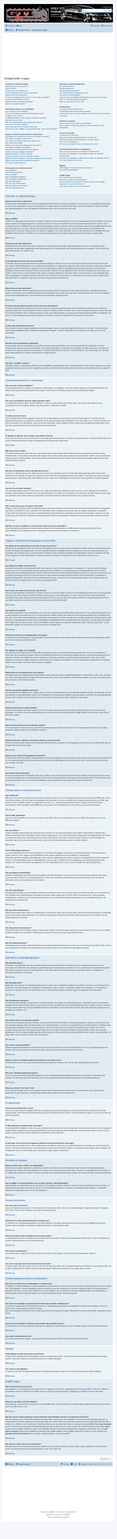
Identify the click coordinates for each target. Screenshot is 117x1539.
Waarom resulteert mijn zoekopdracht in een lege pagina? (79, 139)
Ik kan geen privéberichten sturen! (71, 109)
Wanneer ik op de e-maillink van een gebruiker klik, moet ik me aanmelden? (31, 129)
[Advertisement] (58, 55)
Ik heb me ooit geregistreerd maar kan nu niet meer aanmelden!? (27, 97)
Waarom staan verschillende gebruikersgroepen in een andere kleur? (83, 97)
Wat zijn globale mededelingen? (16, 179)
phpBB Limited (91, 1389)
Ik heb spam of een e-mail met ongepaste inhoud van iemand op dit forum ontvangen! (84, 114)
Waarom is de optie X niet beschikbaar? (73, 180)
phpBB (51, 1512)
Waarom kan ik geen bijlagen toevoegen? (19, 152)
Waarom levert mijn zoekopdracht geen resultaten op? (78, 137)
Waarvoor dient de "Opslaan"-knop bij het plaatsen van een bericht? (28, 158)
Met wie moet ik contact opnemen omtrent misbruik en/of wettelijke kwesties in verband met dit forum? (82, 183)
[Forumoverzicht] (28, 13)
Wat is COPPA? (10, 88)
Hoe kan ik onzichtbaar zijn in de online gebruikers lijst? (24, 113)
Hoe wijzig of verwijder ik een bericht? (18, 138)
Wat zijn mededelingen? (13, 181)
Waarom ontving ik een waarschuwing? (19, 154)
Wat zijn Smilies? (11, 174)
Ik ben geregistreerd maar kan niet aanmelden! (21, 93)
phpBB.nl (67, 1514)
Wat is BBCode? (11, 170)
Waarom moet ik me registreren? (16, 86)
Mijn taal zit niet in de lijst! (14, 120)
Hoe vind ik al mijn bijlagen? (68, 170)
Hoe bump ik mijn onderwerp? (15, 163)
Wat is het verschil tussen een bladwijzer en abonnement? (79, 151)
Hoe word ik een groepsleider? (70, 95)
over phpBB (82, 1391)
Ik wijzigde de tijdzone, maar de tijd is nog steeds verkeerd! (25, 118)
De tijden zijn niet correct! (14, 116)
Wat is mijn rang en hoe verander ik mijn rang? (21, 127)
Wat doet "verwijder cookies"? (15, 104)
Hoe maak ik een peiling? (14, 143)
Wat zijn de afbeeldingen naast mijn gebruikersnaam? (23, 122)
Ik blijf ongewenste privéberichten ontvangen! (75, 111)
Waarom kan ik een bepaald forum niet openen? (21, 149)
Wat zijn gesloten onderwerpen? (16, 185)
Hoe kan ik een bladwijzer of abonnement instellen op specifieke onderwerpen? (81, 155)
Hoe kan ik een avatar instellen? (16, 124)
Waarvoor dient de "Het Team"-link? (71, 102)
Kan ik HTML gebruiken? (14, 172)
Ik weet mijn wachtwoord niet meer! (17, 99)
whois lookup (58, 1422)
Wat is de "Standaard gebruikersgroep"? (73, 99)
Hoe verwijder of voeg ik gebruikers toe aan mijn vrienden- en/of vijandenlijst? (81, 126)
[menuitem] (19, 25)
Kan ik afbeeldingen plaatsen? (15, 177)
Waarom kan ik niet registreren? (16, 91)
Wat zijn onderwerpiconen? (14, 188)
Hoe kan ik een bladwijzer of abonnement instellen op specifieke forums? (84, 158)
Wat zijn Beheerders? (66, 86)
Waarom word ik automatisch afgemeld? (19, 102)
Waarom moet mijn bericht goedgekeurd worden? (22, 160)
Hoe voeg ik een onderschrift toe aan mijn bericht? (22, 141)
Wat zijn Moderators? (66, 88)
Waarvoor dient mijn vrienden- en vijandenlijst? (75, 123)
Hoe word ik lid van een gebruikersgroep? (73, 93)
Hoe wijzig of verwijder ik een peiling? (18, 147)
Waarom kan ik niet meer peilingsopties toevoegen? (23, 145)
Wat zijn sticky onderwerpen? (15, 183)
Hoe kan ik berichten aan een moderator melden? (22, 156)
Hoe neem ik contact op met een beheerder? (74, 186)
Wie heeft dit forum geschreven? (70, 177)
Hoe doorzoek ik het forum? (69, 135)
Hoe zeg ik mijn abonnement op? (70, 160)
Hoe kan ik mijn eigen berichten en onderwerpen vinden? (79, 144)
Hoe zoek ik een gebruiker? (69, 142)
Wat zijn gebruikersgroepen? (69, 91)
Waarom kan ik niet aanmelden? (16, 95)
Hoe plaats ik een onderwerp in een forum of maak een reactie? (27, 136)
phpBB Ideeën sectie (19, 1407)
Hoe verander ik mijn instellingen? (17, 111)
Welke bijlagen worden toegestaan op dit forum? (75, 168)
